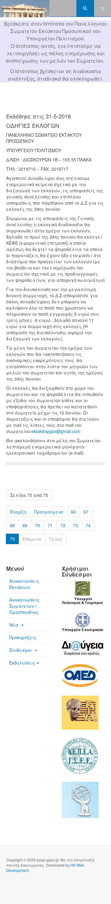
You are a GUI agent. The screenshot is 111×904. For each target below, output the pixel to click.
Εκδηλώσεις (22, 663)
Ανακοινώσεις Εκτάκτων (24, 584)
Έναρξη (18, 512)
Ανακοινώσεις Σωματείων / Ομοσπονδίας (24, 606)
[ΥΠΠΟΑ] (82, 596)
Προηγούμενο (48, 512)
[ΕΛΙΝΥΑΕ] (80, 716)
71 (50, 525)
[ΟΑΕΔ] (80, 679)
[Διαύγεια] (82, 651)
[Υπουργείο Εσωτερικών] (82, 626)
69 (25, 525)
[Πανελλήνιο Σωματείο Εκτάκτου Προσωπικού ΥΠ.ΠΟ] (24, 8)
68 (12, 525)
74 (88, 525)
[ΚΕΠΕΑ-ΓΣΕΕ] (82, 759)
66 (73, 512)
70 (37, 525)
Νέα (14, 625)
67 (86, 512)
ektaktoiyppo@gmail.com (55, 431)
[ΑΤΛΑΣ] (80, 803)
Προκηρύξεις (22, 637)
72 (62, 525)
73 (75, 525)
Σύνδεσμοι (21, 650)
